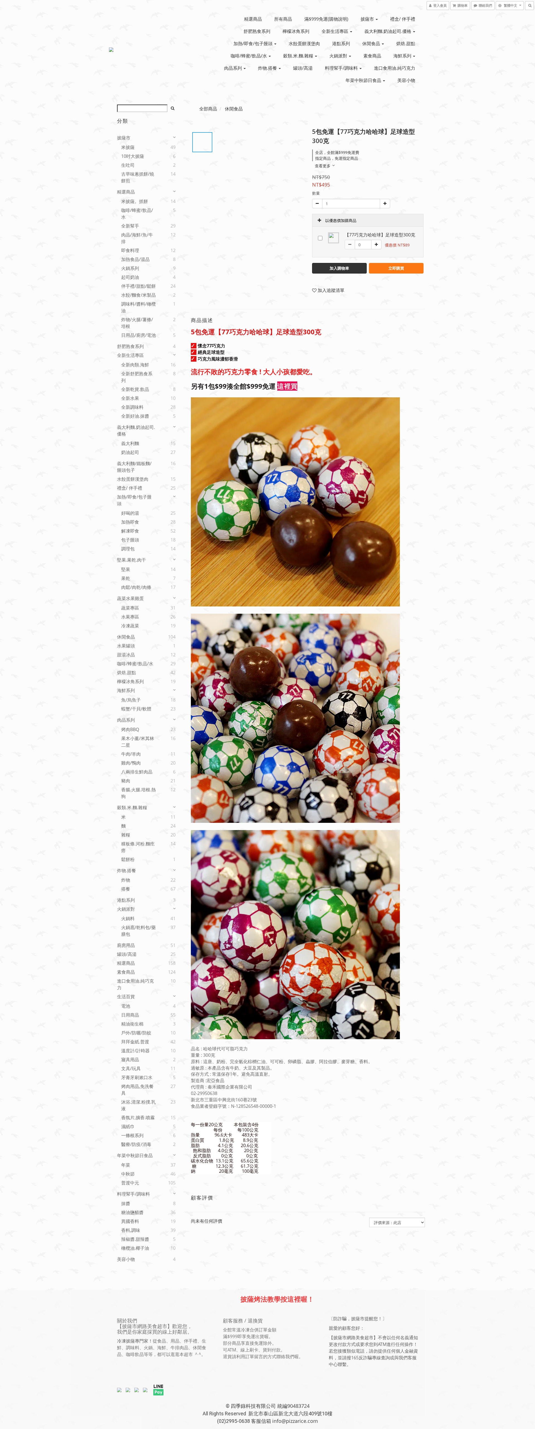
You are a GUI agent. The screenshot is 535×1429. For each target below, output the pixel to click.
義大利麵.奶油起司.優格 (388, 31)
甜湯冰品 (126, 655)
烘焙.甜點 (405, 43)
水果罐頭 (126, 646)
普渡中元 (130, 1183)
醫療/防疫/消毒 (136, 1144)
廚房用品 (126, 945)
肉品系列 (233, 68)
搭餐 (125, 889)
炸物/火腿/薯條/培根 (137, 322)
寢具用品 (130, 1059)
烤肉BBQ (130, 729)
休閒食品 (371, 43)
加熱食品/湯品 (135, 259)
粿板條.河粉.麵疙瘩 (138, 847)
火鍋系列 (130, 268)
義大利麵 (130, 443)
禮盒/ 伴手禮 (402, 19)
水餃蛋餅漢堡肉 (304, 43)
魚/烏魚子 (131, 700)
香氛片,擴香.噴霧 (138, 1117)
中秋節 (128, 1174)
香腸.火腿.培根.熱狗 (138, 793)
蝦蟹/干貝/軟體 (136, 709)
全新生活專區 (335, 31)
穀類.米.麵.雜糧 (298, 56)
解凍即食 (130, 531)
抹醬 (125, 1203)
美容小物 (406, 80)
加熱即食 (130, 522)
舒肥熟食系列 (257, 31)
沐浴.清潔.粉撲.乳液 (138, 1105)
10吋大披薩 (132, 156)
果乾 (125, 578)
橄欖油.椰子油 (135, 1248)
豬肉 (125, 781)
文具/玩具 (131, 1068)
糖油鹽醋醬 (132, 1212)
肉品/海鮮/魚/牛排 (137, 238)
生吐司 (128, 165)
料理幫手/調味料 (342, 68)
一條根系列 (132, 1135)
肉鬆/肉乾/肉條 (136, 587)
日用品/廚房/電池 (138, 335)
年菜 (125, 1165)
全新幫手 (130, 226)
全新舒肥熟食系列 (136, 377)
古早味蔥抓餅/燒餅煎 (137, 177)
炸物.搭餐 (268, 68)
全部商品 (208, 109)
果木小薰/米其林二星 (137, 741)
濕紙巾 (128, 1126)
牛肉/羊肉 (131, 754)
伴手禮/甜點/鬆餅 (138, 286)
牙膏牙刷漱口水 (136, 1077)
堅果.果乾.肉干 (131, 560)
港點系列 (341, 43)
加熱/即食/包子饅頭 (254, 43)
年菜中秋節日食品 (364, 80)
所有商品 (283, 19)
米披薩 (128, 147)
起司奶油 (130, 277)
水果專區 (130, 617)
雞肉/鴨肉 (131, 763)
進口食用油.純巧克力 (394, 68)
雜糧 (125, 835)
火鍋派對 (338, 56)
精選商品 (253, 19)
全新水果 (130, 398)
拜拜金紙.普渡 (135, 1042)
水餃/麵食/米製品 (138, 295)
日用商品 (130, 1015)
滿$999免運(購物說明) (326, 19)
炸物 (125, 880)
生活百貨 (126, 996)
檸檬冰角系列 (296, 31)
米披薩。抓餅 (134, 201)
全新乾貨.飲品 (135, 389)
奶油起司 (130, 452)
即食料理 (130, 250)
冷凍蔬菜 (130, 626)
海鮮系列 (402, 56)
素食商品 (372, 56)
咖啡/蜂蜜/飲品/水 (249, 56)
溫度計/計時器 (135, 1051)
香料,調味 (130, 1230)
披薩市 (368, 19)
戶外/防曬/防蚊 (136, 1033)
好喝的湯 (130, 513)
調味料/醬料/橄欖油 (138, 307)
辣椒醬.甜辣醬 (135, 1239)
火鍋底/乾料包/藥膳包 (138, 930)
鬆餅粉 (128, 859)
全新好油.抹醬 (135, 416)
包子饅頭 (130, 540)
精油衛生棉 (132, 1024)
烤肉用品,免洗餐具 (137, 1089)
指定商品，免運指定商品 (336, 158)
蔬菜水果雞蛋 (130, 598)
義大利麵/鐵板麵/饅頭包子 (134, 466)
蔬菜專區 (130, 608)
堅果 (125, 569)
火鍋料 (128, 918)
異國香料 (130, 1221)
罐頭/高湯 (303, 68)
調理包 (128, 549)
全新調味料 (132, 407)
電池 (125, 1006)
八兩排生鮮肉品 (136, 772)
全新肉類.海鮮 (135, 365)
